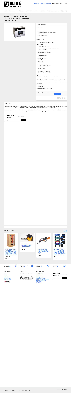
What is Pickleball (39, 273)
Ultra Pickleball (9, 390)
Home (5, 14)
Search (5, 273)
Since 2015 (37, 3)
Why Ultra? (7, 103)
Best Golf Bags (38, 281)
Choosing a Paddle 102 (40, 277)
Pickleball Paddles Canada (41, 280)
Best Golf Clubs (39, 282)
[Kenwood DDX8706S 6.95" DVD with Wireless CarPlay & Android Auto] (19, 32)
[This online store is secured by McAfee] (7, 281)
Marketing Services (7, 278)
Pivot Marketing (64, 389)
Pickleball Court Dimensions (41, 278)
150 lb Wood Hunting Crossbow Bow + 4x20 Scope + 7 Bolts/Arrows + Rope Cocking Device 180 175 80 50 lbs (27, 250)
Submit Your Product (7, 279)
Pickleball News (6, 277)
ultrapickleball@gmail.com (46, 3)
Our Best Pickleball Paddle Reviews (42, 279)
